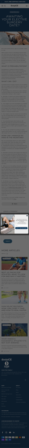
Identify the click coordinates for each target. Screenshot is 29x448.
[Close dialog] (27, 215)
